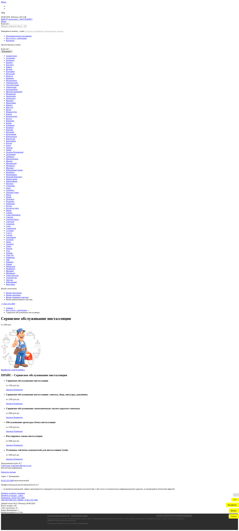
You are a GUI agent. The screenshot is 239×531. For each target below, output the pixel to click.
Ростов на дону (12, 208)
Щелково (10, 271)
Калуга (9, 119)
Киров (8, 123)
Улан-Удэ (10, 255)
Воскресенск (11, 80)
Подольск (10, 199)
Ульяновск (10, 257)
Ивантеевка (11, 103)
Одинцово (10, 186)
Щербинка (10, 273)
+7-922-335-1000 (8, 304)
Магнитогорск (12, 159)
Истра (8, 110)
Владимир (10, 71)
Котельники (11, 134)
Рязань (8, 210)
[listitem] (6, 466)
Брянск (9, 67)
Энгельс (9, 280)
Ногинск (9, 183)
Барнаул (9, 62)
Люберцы (10, 157)
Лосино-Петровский (14, 152)
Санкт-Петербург (13, 215)
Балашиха (10, 60)
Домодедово (11, 87)
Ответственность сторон (79, 516)
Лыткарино (11, 154)
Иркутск (9, 107)
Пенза (8, 195)
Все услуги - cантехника (16, 38)
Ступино (10, 231)
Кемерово (10, 121)
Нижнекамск (11, 175)
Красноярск (11, 141)
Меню (3, 2)
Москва (9, 161)
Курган (9, 143)
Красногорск (11, 136)
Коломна (9, 127)
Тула (8, 251)
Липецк (9, 148)
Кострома (10, 132)
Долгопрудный (12, 85)
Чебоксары (10, 266)
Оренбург (10, 190)
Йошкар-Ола (11, 112)
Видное (9, 69)
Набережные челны (14, 170)
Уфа (7, 260)
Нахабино (10, 172)
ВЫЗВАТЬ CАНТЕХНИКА (13, 370)
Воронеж (10, 78)
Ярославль (10, 284)
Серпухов (10, 222)
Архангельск (11, 56)
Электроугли (11, 278)
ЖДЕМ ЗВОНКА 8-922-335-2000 (15, 500)
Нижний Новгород (14, 177)
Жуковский (11, 94)
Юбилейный (11, 282)
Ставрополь (11, 228)
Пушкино (10, 201)
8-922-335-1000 (7, 480)
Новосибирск (11, 181)
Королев (9, 130)
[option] (122, 56)
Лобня (8, 150)
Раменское (10, 204)
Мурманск (10, 166)
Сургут (9, 233)
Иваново (9, 101)
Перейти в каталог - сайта (12, 495)
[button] (232, 505)
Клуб (5, 49)
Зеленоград (11, 98)
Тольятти (10, 244)
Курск (8, 145)
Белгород (10, 65)
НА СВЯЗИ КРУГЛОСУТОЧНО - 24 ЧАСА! (20, 19)
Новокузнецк (11, 179)
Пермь (8, 197)
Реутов (9, 206)
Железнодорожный (14, 92)
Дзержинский (12, 83)
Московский (11, 163)
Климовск (10, 125)
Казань (9, 114)
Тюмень (9, 253)
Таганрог (10, 239)
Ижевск (9, 105)
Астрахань (10, 58)
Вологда (9, 76)
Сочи (8, 226)
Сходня (9, 235)
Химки (9, 264)
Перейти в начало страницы (13, 493)
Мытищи (10, 168)
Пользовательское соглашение (19, 36)
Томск (8, 246)
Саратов (9, 217)
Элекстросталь (12, 275)
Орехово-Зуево (12, 192)
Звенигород (11, 96)
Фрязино (9, 262)
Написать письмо (8, 472)
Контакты (10, 40)
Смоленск (10, 224)
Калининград (11, 116)
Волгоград (10, 74)
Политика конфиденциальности (58, 516)
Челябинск (10, 269)
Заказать (10, 390)
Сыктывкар (11, 237)
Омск (8, 188)
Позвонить (18, 390)
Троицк (9, 248)
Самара (9, 213)
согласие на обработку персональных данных (44, 31)
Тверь (8, 242)
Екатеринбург (12, 89)
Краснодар (10, 139)
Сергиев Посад (12, 219)
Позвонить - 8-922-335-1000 (13, 498)
